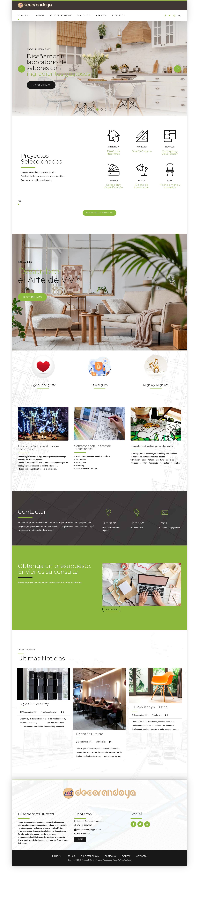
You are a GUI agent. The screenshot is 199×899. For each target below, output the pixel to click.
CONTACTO (118, 15)
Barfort (103, 741)
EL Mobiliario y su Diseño (149, 706)
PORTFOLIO (83, 15)
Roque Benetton (51, 711)
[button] (21, 68)
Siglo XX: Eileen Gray (34, 703)
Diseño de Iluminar (89, 732)
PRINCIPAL (24, 15)
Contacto (83, 812)
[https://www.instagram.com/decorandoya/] (174, 15)
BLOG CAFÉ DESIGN (61, 15)
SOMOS (40, 15)
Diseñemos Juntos (36, 812)
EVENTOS (101, 15)
